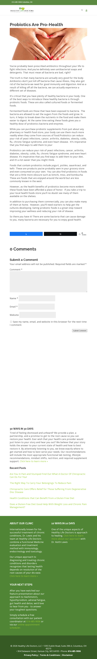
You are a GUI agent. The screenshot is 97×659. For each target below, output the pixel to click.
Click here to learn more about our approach (67, 537)
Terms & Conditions (50, 655)
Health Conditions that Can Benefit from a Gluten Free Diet (42, 498)
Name (14, 298)
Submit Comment (79, 330)
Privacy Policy (31, 655)
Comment (16, 269)
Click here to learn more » (34, 461)
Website (14, 314)
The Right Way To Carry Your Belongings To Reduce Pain (40, 482)
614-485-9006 (33, 621)
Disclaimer (67, 655)
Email (14, 306)
